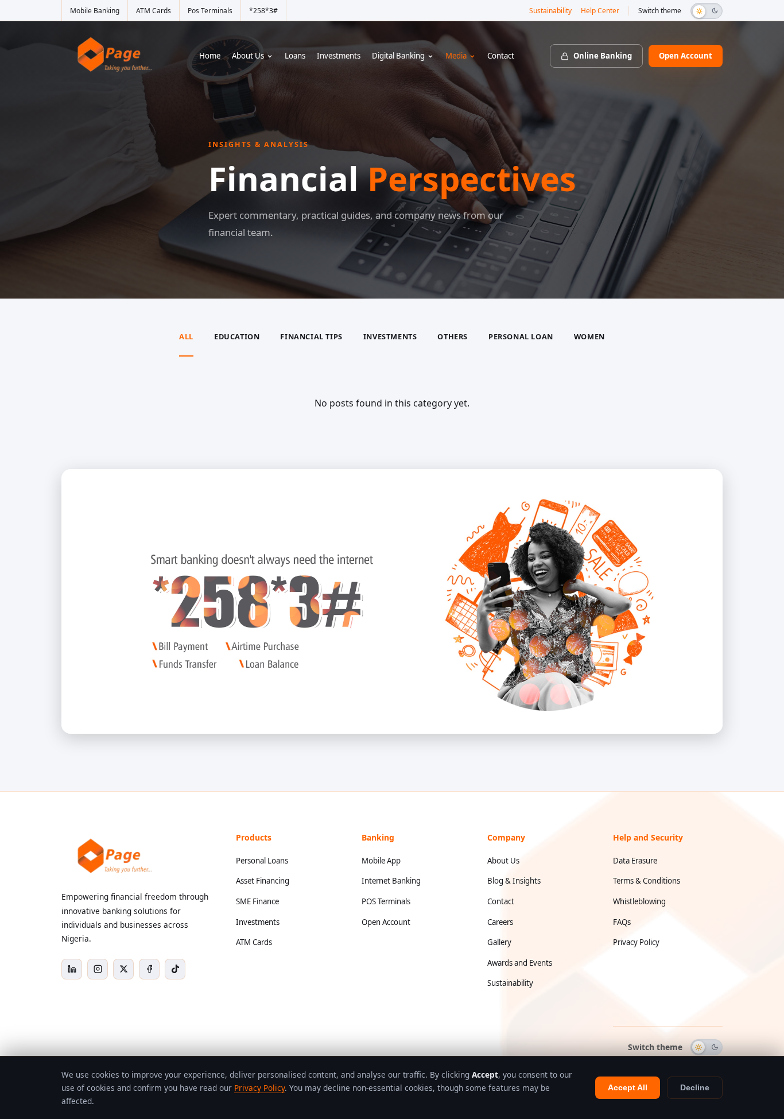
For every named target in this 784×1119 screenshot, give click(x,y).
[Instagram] (97, 969)
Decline (694, 1087)
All (186, 336)
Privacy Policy (636, 942)
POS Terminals (386, 901)
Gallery (499, 942)
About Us (248, 56)
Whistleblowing (639, 901)
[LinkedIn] (71, 969)
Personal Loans (262, 860)
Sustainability (550, 11)
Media (456, 56)
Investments (338, 56)
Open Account (685, 56)
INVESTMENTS (390, 336)
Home (209, 56)
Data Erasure (635, 860)
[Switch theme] (706, 11)
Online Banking (602, 56)
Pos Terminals (210, 11)
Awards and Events (519, 963)
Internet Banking (391, 881)
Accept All (627, 1087)
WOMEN (589, 336)
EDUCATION (236, 336)
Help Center (600, 11)
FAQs (622, 922)
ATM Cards (153, 11)
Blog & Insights (514, 881)
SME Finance (257, 901)
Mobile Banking (94, 11)
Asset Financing (262, 881)
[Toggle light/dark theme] (706, 1047)
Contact (500, 56)
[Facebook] (149, 969)
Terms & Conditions (646, 881)
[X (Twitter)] (123, 969)
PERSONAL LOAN (520, 336)
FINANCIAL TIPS (311, 336)
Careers (500, 922)
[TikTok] (175, 969)
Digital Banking (398, 56)
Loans (295, 56)
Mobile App (381, 860)
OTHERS (452, 336)
